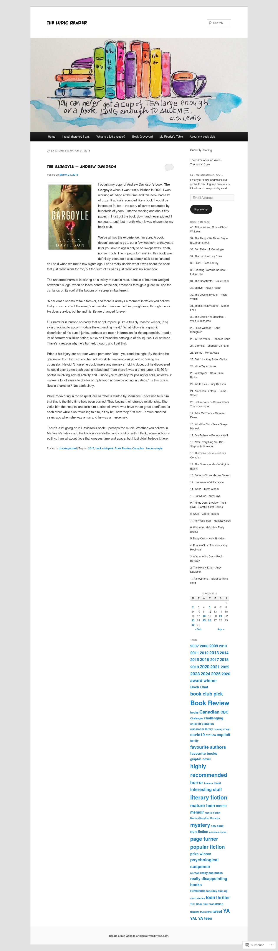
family (194, 740)
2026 (226, 673)
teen (210, 897)
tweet (217, 911)
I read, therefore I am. (76, 136)
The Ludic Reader (67, 23)
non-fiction (199, 831)
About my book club (202, 136)
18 (204, 616)
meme (221, 805)
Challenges (196, 718)
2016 (204, 659)
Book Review (123, 448)
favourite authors (208, 747)
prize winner (200, 853)
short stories (197, 898)
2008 (204, 645)
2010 (223, 645)
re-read (194, 873)
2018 (224, 659)
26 (209, 620)
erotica (211, 735)
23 (193, 620)
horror (196, 782)
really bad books (211, 873)
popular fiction (207, 846)
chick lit (195, 724)
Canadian (138, 448)
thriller (223, 897)
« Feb (198, 629)
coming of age (222, 729)
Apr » (221, 629)
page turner (204, 838)
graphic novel (200, 759)
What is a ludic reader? (110, 136)
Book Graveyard (142, 136)
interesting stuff (206, 789)
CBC (224, 712)
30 (193, 625)
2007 (194, 645)
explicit (223, 734)
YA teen (205, 918)
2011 (194, 653)
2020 (204, 666)
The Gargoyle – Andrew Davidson (81, 166)
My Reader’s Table (171, 136)
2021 (215, 667)
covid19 (197, 734)
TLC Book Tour (199, 904)
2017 (214, 659)
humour (208, 783)
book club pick (104, 448)
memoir (197, 812)
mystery (200, 824)
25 (204, 620)
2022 (225, 667)
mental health (212, 812)
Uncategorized (68, 448)
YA (226, 910)
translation (216, 904)
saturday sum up (217, 891)
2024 (205, 674)
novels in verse (217, 832)
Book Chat (199, 686)
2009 (213, 646)
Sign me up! (201, 209)
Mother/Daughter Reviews (205, 818)
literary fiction (208, 797)
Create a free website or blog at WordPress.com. (139, 936)
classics (208, 724)
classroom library (201, 729)
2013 (214, 652)
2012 (204, 653)
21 (220, 616)
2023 (195, 674)
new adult (217, 826)
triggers (194, 912)
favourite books (203, 753)
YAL (193, 918)
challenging (213, 717)
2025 (216, 674)
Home (51, 136)
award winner (203, 680)
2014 (224, 653)
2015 (91, 448)
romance (197, 890)
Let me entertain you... (206, 174)
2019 (194, 667)
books (194, 712)
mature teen (202, 805)
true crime (206, 912)
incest (217, 783)
